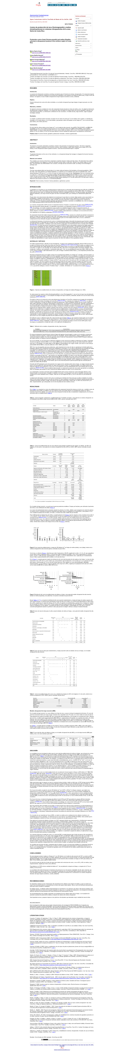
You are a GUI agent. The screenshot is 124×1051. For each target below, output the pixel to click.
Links (42, 923)
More (78, 49)
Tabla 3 (49, 393)
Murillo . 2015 (73, 244)
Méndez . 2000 (40, 367)
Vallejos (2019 (82, 300)
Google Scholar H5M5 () (84, 23)
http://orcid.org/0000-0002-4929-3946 (41, 61)
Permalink (79, 54)
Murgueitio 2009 (33, 224)
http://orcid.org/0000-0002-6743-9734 (41, 57)
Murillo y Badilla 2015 (40, 296)
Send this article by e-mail (83, 41)
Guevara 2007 (81, 307)
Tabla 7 (34, 725)
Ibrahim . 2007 (81, 206)
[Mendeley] (76, 49)
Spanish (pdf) (81, 27)
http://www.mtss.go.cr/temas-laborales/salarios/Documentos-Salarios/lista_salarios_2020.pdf (62, 978)
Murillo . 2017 (42, 517)
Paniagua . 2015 (65, 244)
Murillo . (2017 (38, 353)
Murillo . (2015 (64, 214)
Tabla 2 (34, 389)
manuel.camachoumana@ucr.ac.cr (62, 1049)
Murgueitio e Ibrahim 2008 (58, 211)
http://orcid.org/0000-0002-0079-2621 (41, 65)
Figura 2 (67, 515)
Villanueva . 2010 (48, 210)
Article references (82, 32)
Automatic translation (82, 38)
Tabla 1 (69, 318)
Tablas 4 (35, 600)
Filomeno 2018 (39, 251)
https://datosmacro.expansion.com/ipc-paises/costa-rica (53, 965)
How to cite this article (83, 34)
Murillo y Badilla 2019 (38, 829)
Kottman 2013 (48, 773)
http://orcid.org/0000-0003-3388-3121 (41, 52)
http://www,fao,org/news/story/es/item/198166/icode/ (43, 932)
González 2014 (33, 773)
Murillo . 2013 (89, 204)
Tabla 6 (50, 723)
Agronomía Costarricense (39, 15)
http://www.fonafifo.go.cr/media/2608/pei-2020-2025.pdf (64, 939)
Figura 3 (35, 559)
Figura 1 (88, 265)
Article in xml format (82, 30)
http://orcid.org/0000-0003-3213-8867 (41, 69)
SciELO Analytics (81, 21)
